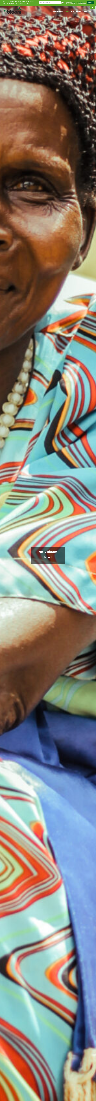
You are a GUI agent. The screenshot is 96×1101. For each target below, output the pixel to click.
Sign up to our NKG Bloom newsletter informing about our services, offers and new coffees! (18, 2)
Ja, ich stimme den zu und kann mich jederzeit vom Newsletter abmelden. (75, 2)
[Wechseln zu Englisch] (90, 11)
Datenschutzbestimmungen (77, 2)
